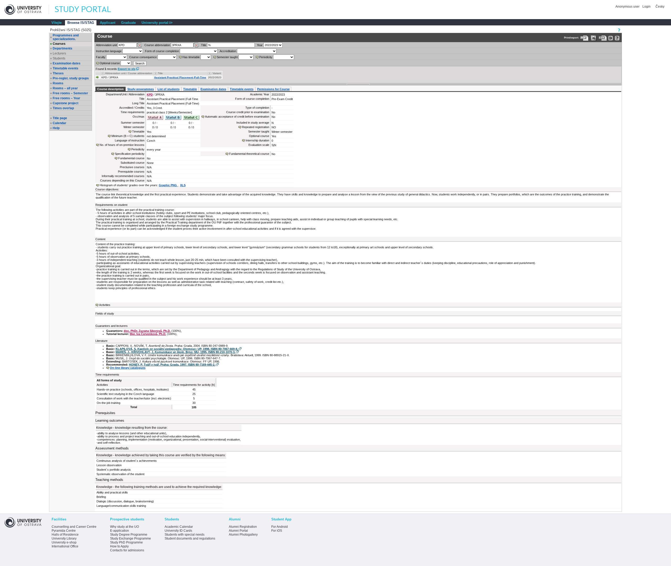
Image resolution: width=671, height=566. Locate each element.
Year (260, 45)
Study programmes (140, 89)
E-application (119, 530)
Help (56, 128)
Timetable (190, 89)
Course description (110, 89)
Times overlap (63, 108)
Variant (217, 73)
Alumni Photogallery (243, 534)
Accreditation (228, 51)
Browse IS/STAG (80, 23)
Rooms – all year (65, 88)
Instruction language (109, 51)
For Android (279, 527)
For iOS (276, 530)
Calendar (59, 123)
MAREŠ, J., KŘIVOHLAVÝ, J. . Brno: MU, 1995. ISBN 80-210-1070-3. (175, 352)
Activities (104, 304)
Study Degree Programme (128, 534)
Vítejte (56, 23)
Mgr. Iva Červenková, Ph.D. (148, 334)
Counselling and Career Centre (74, 527)
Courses (59, 44)
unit (106, 45)
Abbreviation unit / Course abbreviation (128, 73)
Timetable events (65, 68)
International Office (65, 546)
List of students (169, 89)
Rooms (58, 83)
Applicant (107, 23)
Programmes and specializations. (66, 37)
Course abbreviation (157, 45)
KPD (150, 94)
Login (646, 6)
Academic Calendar (179, 527)
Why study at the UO (124, 527)
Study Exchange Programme (130, 538)
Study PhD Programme (126, 542)
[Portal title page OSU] (88, 9)
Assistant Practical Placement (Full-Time (180, 77)
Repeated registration (255, 127)
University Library (64, 538)
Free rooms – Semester (70, 93)
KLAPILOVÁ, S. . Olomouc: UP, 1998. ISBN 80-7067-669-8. (177, 348)
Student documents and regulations (190, 538)
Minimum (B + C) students (127, 136)
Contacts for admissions (127, 550)
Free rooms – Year (66, 98)
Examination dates (66, 63)
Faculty (100, 57)
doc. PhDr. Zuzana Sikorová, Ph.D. (147, 330)
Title (203, 45)
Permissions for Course (273, 89)
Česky (660, 6)
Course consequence (143, 57)
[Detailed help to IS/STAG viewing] (617, 38)
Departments (62, 48)
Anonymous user (627, 6)
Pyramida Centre (64, 530)
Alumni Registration (243, 527)
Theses (58, 73)
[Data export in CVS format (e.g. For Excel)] (603, 38)
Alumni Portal (238, 530)
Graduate (128, 23)
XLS (183, 185)
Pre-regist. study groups (71, 78)
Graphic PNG (168, 185)
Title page (60, 118)
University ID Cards (178, 530)
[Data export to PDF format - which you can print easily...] (584, 38)
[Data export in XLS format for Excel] (593, 38)
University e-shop (64, 542)
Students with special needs (184, 534)
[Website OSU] (26, 9)
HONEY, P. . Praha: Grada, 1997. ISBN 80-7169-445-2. (172, 364)
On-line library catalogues (127, 367)
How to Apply (119, 546)
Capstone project (65, 103)
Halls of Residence (65, 534)
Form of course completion (162, 51)
